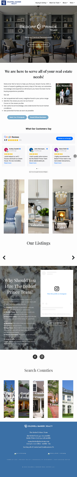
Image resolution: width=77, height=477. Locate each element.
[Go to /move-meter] (63, 206)
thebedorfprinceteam (65, 314)
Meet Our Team (55, 4)
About (65, 4)
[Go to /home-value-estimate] (38, 206)
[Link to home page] (12, 3)
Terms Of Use (12, 459)
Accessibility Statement (42, 459)
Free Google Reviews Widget (39, 172)
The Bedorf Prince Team (49, 314)
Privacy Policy (25, 459)
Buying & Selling (41, 4)
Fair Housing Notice (62, 459)
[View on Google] (6, 150)
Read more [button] (7, 163)
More (72, 4)
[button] (1, 155)
